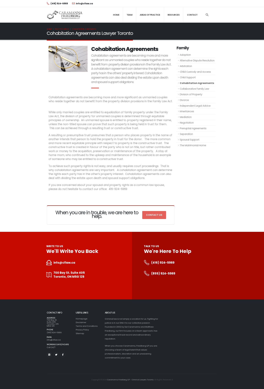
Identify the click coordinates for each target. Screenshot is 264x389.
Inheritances (187, 111)
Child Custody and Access (195, 72)
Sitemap (80, 333)
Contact (192, 14)
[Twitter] (56, 354)
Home (116, 14)
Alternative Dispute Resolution (197, 60)
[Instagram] (49, 354)
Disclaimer (81, 322)
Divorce (184, 100)
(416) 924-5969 (162, 263)
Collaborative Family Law (194, 89)
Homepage (81, 318)
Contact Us (154, 215)
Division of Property (191, 94)
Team (129, 14)
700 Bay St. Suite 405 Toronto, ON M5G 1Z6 (69, 275)
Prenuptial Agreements (193, 128)
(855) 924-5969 (163, 274)
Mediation (186, 117)
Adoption (185, 55)
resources (174, 14)
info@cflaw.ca (64, 263)
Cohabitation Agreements (84, 29)
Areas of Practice (150, 14)
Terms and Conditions (87, 326)
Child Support (188, 77)
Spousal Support (189, 139)
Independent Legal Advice (195, 105)
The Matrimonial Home (193, 145)
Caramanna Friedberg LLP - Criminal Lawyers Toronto (130, 379)
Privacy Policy (82, 329)
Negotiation (187, 122)
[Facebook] (62, 354)
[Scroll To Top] (258, 385)
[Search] (207, 15)
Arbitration (186, 66)
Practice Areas (62, 29)
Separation (186, 134)
